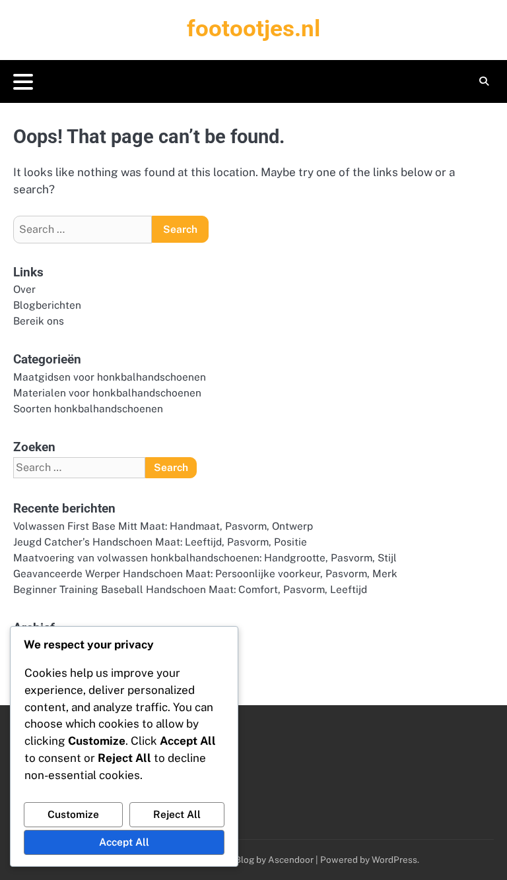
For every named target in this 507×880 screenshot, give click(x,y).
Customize (73, 814)
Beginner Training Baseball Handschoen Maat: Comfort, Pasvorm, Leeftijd (190, 589)
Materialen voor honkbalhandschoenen (107, 392)
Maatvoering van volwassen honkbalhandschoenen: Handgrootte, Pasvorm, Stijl (205, 557)
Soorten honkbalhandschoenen (88, 408)
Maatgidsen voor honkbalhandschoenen (109, 377)
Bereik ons (38, 321)
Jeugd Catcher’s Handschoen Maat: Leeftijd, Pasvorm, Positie (160, 542)
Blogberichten (47, 305)
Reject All (177, 814)
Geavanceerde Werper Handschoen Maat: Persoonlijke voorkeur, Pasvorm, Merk (205, 573)
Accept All (124, 842)
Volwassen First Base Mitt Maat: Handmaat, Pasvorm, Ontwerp (163, 526)
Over (24, 289)
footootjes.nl (253, 28)
